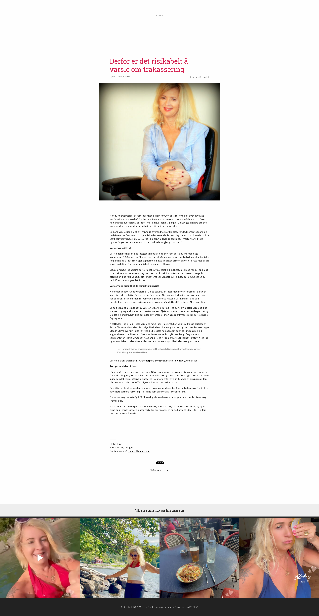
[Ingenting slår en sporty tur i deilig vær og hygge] (120, 558)
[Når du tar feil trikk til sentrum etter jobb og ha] (199, 558)
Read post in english (199, 77)
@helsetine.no (147, 510)
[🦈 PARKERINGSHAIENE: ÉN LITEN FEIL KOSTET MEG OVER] (279, 558)
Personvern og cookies (163, 607)
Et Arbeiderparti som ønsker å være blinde (160, 360)
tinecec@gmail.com (139, 450)
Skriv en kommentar (159, 470)
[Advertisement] (159, 34)
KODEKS (193, 607)
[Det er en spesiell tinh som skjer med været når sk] (40, 558)
